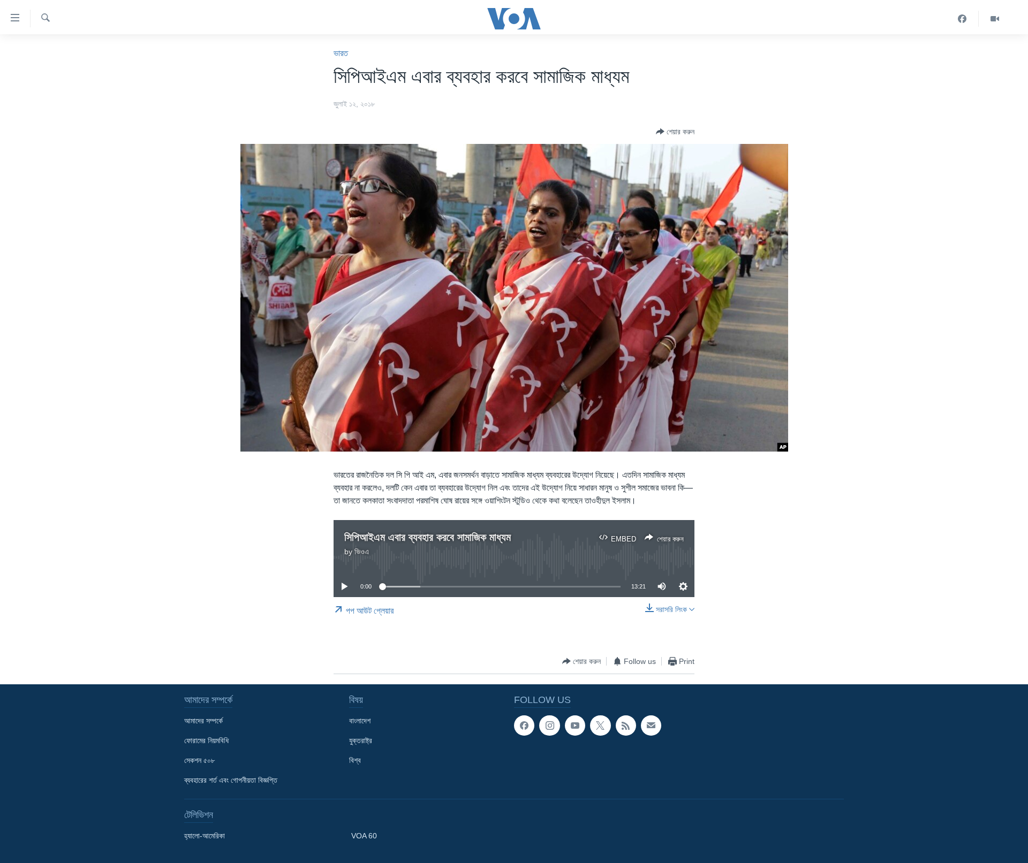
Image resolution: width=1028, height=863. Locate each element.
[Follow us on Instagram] (549, 725)
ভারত (341, 53)
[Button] (675, 131)
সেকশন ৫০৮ (199, 760)
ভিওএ (361, 551)
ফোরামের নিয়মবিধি (206, 740)
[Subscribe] (651, 725)
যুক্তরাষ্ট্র (360, 740)
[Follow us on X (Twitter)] (600, 725)
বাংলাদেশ (360, 720)
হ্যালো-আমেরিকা (204, 835)
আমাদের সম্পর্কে (203, 720)
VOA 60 (364, 835)
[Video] (995, 19)
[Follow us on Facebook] (524, 725)
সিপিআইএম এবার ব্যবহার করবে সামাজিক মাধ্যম (427, 537)
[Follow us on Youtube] (575, 725)
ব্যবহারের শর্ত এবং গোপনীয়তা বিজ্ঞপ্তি (230, 780)
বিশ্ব (355, 760)
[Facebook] (962, 19)
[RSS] (626, 725)
